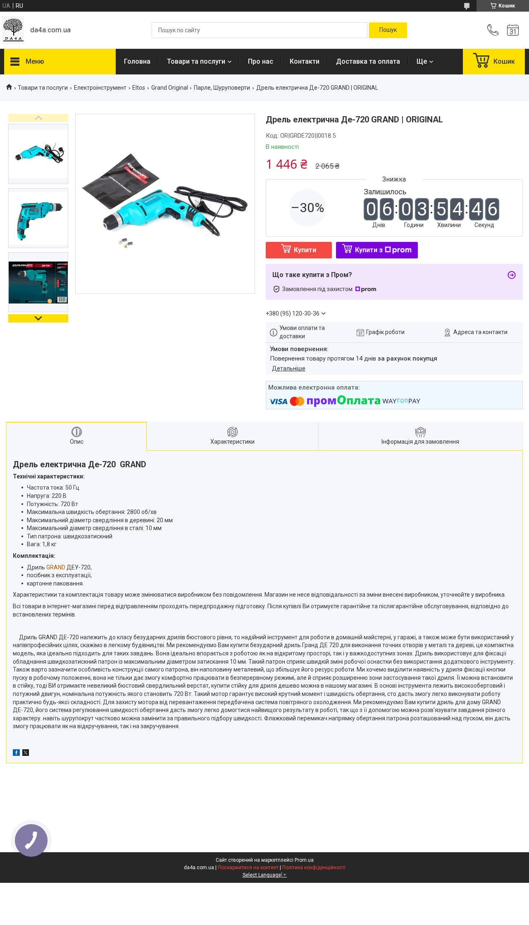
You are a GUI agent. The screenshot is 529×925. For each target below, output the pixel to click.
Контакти (304, 61)
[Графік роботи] (513, 30)
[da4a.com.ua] (13, 30)
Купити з (369, 250)
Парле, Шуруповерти (222, 87)
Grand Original (169, 87)
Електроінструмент (100, 87)
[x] (25, 754)
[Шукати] (388, 30)
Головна (137, 61)
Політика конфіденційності (314, 867)
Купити (305, 250)
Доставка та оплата (368, 61)
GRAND (55, 567)
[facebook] (16, 754)
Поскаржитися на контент (248, 867)
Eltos (138, 87)
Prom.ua (304, 860)
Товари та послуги (196, 61)
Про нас (260, 61)
